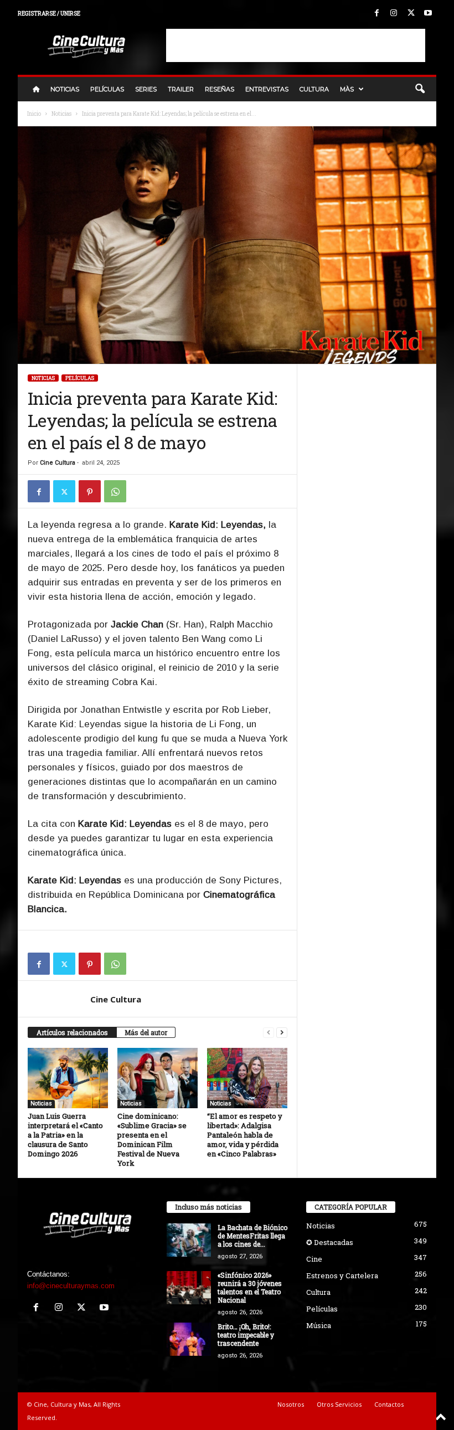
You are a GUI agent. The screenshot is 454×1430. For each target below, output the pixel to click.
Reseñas (219, 89)
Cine (314, 1259)
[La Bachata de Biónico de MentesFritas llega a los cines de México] (189, 1240)
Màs (347, 89)
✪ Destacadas (329, 1242)
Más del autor (146, 1032)
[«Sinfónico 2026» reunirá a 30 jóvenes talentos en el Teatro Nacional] (189, 1287)
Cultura (314, 89)
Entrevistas (266, 89)
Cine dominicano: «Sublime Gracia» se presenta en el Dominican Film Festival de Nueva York (152, 1139)
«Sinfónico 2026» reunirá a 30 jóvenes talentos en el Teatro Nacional (250, 1287)
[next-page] (281, 1032)
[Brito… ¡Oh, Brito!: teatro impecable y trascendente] (189, 1339)
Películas (107, 89)
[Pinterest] (90, 491)
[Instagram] (393, 14)
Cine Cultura (57, 462)
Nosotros (290, 1404)
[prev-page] (268, 1032)
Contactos (389, 1404)
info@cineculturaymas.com (71, 1286)
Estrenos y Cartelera (342, 1275)
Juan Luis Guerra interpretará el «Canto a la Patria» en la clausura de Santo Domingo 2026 (65, 1135)
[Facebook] (376, 14)
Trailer (181, 89)
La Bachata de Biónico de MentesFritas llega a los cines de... (252, 1235)
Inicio (34, 113)
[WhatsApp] (115, 491)
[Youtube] (428, 14)
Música (318, 1325)
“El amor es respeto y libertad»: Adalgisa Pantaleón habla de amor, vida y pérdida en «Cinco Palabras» (244, 1135)
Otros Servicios (339, 1404)
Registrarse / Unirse (49, 13)
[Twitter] (410, 14)
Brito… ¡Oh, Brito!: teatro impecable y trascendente (246, 1334)
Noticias (64, 89)
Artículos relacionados (72, 1032)
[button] (419, 89)
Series (146, 89)
